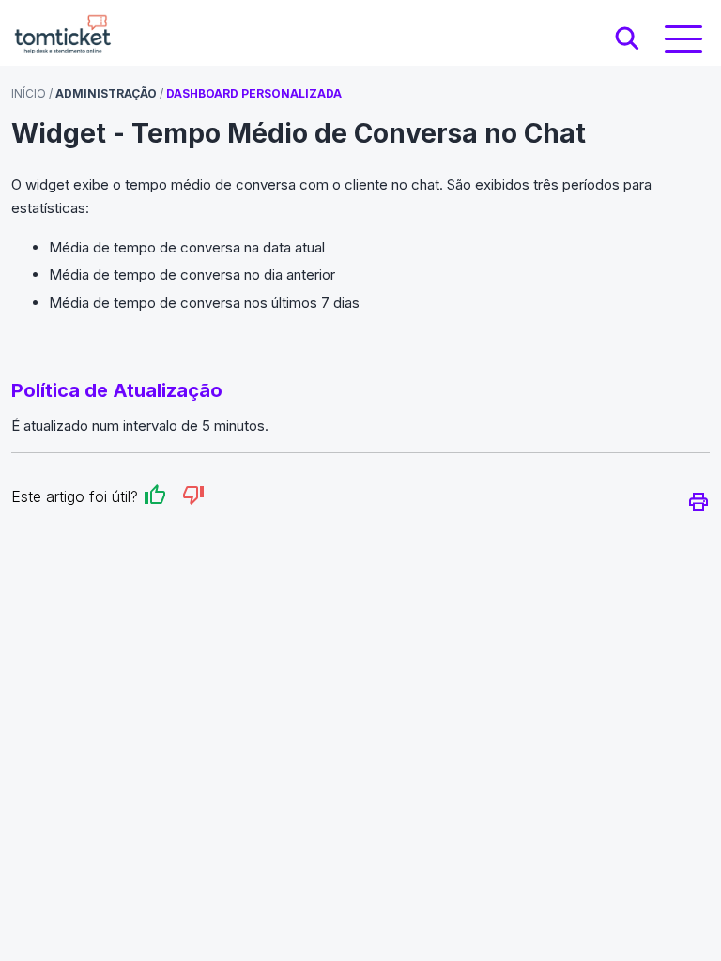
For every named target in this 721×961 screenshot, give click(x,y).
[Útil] (155, 497)
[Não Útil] (193, 497)
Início (28, 93)
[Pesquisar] (627, 39)
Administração (106, 93)
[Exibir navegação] (683, 39)
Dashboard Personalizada (254, 93)
